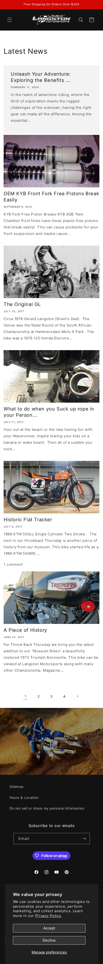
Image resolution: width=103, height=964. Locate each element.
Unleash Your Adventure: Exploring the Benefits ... (41, 77)
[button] (9, 20)
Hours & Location (24, 797)
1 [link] (26, 696)
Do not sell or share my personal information (47, 808)
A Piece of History (25, 630)
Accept (49, 928)
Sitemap (16, 787)
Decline (49, 940)
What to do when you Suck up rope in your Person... (49, 412)
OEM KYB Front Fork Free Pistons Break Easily (51, 197)
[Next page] (77, 696)
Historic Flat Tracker (28, 519)
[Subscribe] (84, 838)
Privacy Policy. (48, 915)
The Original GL (22, 304)
